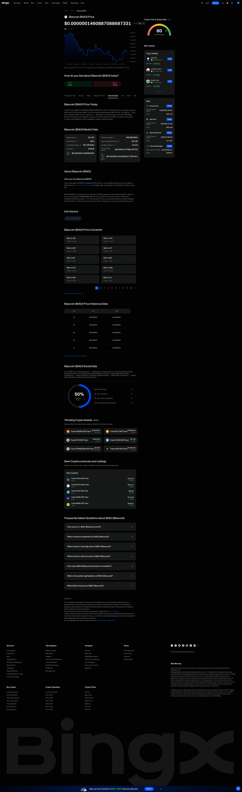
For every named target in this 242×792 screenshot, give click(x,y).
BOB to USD (49, 704)
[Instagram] (187, 645)
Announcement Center (91, 665)
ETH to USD (49, 698)
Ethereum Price (89, 698)
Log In (207, 3)
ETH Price (88, 709)
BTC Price (88, 706)
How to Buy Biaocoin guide (84, 185)
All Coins (87, 692)
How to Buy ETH (11, 709)
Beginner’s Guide (51, 650)
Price (72, 11)
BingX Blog (88, 668)
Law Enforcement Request (53, 659)
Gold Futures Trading (13, 677)
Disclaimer (127, 656)
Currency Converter (51, 692)
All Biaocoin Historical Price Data (75, 356)
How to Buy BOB (11, 704)
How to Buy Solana (12, 701)
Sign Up (215, 3)
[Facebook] (183, 645)
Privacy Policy (128, 653)
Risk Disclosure (128, 659)
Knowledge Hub (50, 671)
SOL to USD (49, 701)
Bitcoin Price (88, 695)
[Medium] (194, 645)
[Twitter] (172, 645)
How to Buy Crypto (12, 692)
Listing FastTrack (11, 659)
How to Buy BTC (11, 706)
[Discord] (179, 645)
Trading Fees (10, 653)
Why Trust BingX (89, 662)
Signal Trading (11, 665)
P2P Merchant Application (14, 662)
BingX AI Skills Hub (12, 671)
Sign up (149, 789)
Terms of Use (113, 611)
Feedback (49, 656)
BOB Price (88, 704)
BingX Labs (88, 653)
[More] (198, 645)
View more (158, 91)
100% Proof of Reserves (92, 659)
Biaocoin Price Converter (73, 293)
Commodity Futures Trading (15, 674)
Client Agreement (129, 650)
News (8, 656)
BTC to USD (49, 695)
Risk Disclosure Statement (106, 620)
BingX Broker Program (52, 665)
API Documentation (51, 662)
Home (66, 11)
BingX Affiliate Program (91, 656)
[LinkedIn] (191, 645)
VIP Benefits (49, 668)
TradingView (10, 668)
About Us (87, 650)
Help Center (49, 653)
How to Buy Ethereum (13, 698)
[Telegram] (176, 645)
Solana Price (88, 701)
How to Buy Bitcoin (12, 695)
